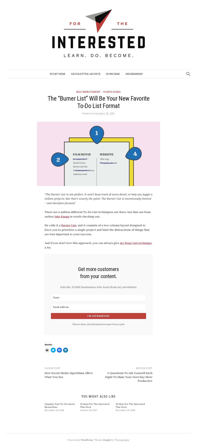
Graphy (107, 440)
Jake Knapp (61, 216)
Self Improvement (88, 91)
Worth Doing (112, 91)
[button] (98, 154)
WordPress (87, 440)
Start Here (57, 74)
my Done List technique (136, 243)
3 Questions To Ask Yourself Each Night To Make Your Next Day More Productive (128, 376)
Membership (134, 74)
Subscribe (113, 74)
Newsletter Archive (86, 74)
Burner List (68, 225)
